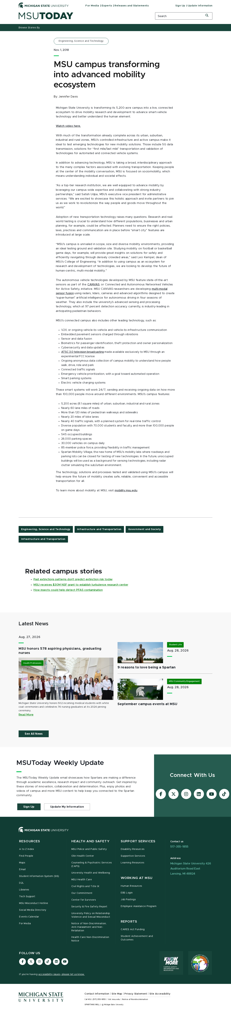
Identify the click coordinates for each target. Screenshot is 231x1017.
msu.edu (116, 999)
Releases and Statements (131, 5)
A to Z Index (26, 849)
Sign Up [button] (28, 806)
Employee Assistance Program (138, 906)
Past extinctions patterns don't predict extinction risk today (73, 579)
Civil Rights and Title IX (85, 886)
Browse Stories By (29, 28)
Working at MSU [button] (136, 878)
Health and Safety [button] (90, 841)
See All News (34, 733)
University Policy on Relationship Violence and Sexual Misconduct (90, 915)
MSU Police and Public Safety (89, 849)
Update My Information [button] (67, 806)
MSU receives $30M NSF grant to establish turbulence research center (80, 584)
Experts (107, 5)
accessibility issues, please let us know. (61, 974)
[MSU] (115, 833)
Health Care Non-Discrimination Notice (90, 939)
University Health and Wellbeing (90, 873)
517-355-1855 (179, 846)
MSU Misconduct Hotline (33, 903)
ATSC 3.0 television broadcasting (82, 352)
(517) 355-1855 (99, 999)
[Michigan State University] (44, 5)
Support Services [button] (138, 841)
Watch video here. (68, 126)
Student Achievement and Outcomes (137, 938)
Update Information (200, 6)
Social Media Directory (32, 910)
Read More (26, 714)
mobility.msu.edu (126, 490)
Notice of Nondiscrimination (135, 999)
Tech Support (27, 896)
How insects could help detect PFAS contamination (68, 590)
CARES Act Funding (133, 929)
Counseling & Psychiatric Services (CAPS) (91, 864)
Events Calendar (29, 917)
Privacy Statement (135, 994)
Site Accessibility (159, 994)
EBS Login (127, 893)
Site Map (117, 994)
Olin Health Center (82, 856)
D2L (21, 883)
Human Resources (131, 886)
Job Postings (128, 899)
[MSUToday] (82, 15)
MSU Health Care (81, 879)
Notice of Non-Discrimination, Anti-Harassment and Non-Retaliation (89, 927)
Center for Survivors (83, 900)
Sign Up (180, 6)
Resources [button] (29, 841)
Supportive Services (133, 856)
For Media (92, 5)
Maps (22, 863)
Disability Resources (132, 849)
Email (22, 869)
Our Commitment (82, 893)
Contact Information (97, 994)
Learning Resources (132, 863)
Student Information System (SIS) (39, 876)
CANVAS (93, 284)
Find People (26, 856)
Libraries (24, 890)
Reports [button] (129, 921)
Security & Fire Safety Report (89, 906)
